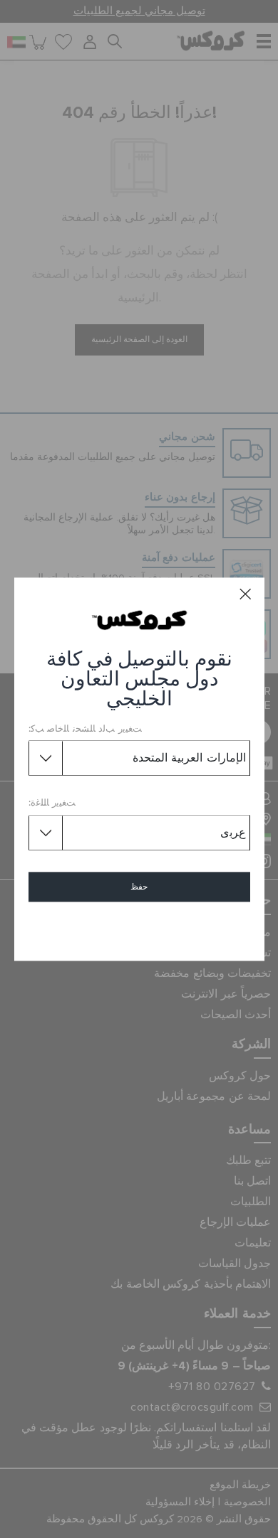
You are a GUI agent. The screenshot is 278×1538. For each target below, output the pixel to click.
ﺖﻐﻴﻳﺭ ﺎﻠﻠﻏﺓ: (52, 803)
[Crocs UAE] (139, 619)
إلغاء (139, 927)
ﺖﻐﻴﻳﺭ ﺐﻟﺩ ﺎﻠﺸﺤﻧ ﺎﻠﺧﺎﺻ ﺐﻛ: (85, 729)
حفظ (139, 887)
